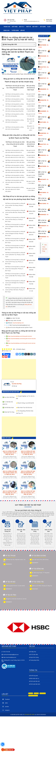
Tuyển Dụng (43, 693)
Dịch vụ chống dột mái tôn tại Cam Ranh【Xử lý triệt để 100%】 (28, 472)
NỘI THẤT (35, 26)
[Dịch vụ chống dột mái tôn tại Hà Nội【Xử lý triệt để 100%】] (9, 445)
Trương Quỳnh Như (34, 660)
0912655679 (35, 562)
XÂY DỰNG (43, 26)
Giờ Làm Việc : (11, 20)
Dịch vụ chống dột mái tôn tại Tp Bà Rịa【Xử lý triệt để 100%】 (28, 492)
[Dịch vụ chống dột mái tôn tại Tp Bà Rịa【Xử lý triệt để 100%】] (28, 485)
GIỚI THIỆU (15, 26)
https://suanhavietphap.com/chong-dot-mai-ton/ (20, 336)
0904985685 (43, 236)
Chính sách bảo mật (35, 681)
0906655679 (9, 588)
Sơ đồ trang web (34, 675)
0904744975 (43, 179)
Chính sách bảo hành (35, 684)
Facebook (7, 699)
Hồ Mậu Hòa (33, 651)
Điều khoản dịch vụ (34, 678)
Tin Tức (30, 693)
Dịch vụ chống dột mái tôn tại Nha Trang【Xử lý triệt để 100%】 (10, 472)
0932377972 (43, 67)
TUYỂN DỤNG (15, 30)
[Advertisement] (19, 370)
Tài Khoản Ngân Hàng (33, 695)
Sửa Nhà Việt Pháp (17, 383)
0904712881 (43, 122)
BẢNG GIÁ (6, 30)
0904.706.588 (9, 750)
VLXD (48, 26)
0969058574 (9, 602)
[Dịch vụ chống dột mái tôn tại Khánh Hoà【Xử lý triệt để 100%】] (28, 445)
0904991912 (43, 155)
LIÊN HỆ (22, 30)
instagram (7, 710)
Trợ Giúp (36, 693)
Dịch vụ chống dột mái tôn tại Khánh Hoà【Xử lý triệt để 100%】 (28, 452)
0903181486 (43, 56)
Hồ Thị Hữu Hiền (34, 654)
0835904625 (43, 214)
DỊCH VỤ (21, 26)
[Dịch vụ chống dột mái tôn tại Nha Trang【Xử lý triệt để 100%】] (9, 465)
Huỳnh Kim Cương (34, 657)
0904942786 (43, 100)
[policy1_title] (5, 21)
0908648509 (43, 89)
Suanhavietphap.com (18, 323)
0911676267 (35, 588)
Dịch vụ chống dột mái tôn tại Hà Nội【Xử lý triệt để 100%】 (10, 452)
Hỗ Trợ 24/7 (49, 20)
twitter (6, 703)
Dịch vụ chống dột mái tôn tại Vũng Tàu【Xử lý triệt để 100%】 (10, 492)
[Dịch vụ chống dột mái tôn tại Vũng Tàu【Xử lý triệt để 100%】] (9, 485)
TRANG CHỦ (7, 26)
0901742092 (43, 203)
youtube (7, 706)
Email (25, 20)
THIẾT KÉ (28, 26)
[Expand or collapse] (34, 44)
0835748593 (43, 192)
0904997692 (43, 133)
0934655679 (43, 225)
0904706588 (43, 45)
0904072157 (43, 78)
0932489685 (43, 111)
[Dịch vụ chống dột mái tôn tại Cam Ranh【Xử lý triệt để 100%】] (28, 465)
